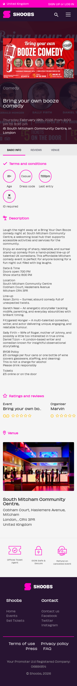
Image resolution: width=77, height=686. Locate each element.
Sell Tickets (15, 620)
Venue (55, 149)
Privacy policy (55, 643)
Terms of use (22, 643)
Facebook (49, 616)
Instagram (49, 625)
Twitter (47, 620)
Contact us (50, 611)
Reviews (36, 149)
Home (11, 611)
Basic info (14, 149)
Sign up (54, 4)
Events (11, 616)
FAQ (47, 648)
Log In (69, 4)
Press (31, 648)
